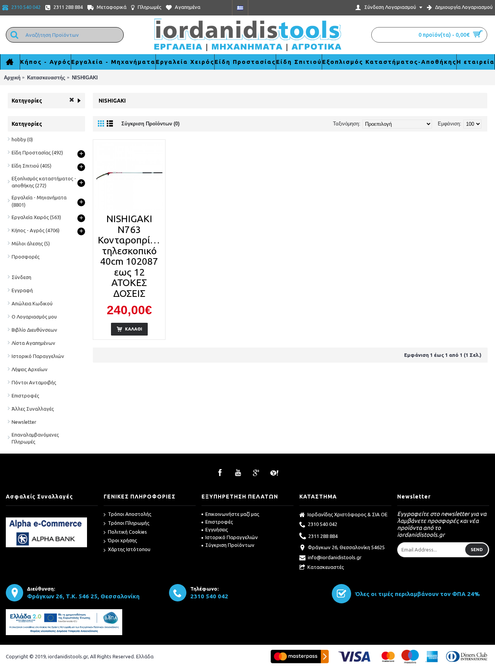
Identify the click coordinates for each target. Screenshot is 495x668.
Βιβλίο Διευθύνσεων (34, 329)
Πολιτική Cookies (127, 531)
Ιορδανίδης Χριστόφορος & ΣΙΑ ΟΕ (347, 514)
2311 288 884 (323, 535)
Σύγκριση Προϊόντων (229, 545)
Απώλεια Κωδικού (32, 303)
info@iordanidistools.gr (335, 557)
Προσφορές (25, 256)
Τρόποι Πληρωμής (128, 523)
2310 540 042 (322, 524)
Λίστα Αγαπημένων (33, 343)
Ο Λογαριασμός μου (34, 316)
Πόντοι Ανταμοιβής (34, 382)
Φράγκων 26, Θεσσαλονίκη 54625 (346, 547)
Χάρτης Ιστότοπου (129, 549)
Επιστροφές (25, 395)
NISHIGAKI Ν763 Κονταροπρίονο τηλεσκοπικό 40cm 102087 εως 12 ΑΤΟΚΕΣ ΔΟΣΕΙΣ (130, 256)
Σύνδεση (21, 277)
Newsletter (24, 422)
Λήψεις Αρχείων (30, 369)
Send (477, 549)
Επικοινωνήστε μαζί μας (232, 514)
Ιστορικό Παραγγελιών (38, 356)
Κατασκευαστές (325, 567)
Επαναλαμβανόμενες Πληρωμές (35, 438)
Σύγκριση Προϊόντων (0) (150, 124)
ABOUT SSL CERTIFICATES (52, 514)
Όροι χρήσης (122, 540)
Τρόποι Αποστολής (129, 514)
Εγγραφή (22, 290)
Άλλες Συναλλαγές (33, 408)
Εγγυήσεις (216, 529)
